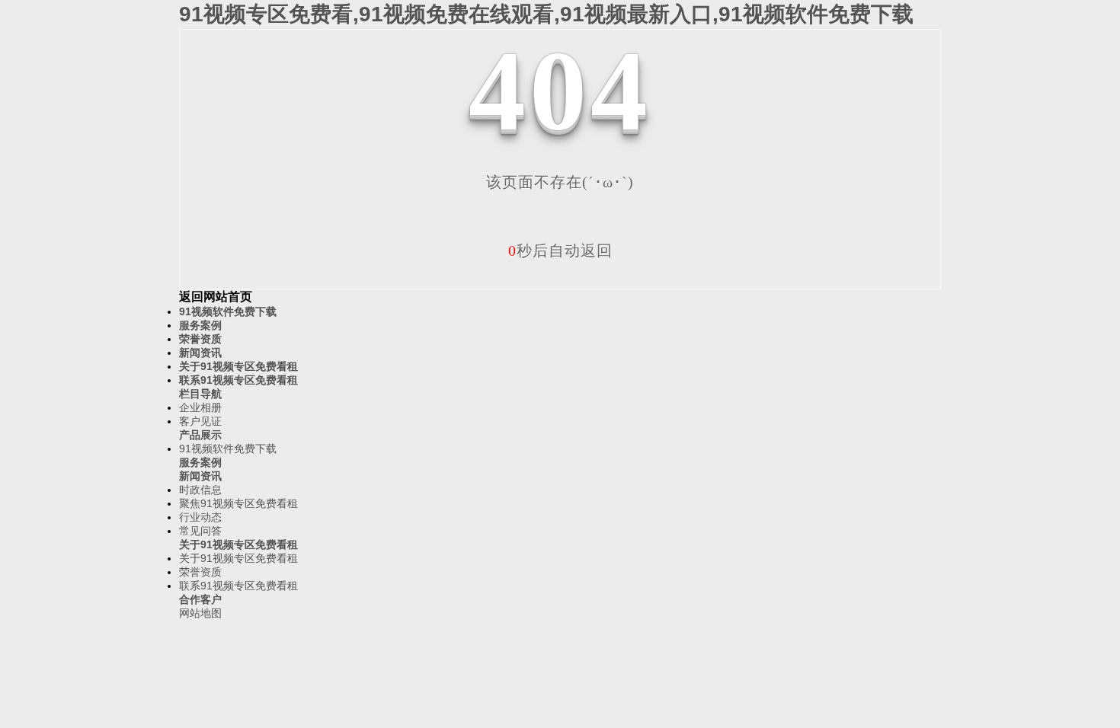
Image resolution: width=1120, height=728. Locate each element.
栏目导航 (200, 394)
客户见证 (200, 421)
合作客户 (200, 599)
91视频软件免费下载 (228, 311)
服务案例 (200, 325)
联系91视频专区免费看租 (238, 380)
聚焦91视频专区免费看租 (238, 503)
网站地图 (200, 613)
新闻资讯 (200, 352)
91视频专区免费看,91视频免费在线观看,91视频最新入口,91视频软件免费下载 (546, 14)
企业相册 (200, 407)
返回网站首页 (215, 296)
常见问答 (200, 531)
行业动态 (200, 517)
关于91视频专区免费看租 (238, 366)
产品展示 (200, 435)
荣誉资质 (200, 339)
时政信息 (200, 490)
